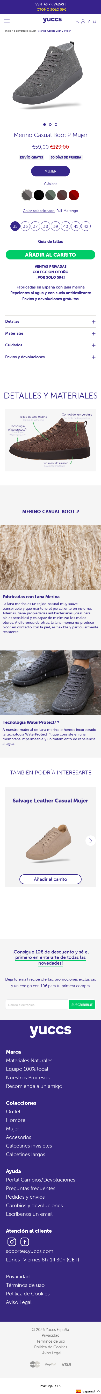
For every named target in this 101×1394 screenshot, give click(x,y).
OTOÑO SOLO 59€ (51, 9)
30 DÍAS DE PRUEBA (66, 157)
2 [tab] (50, 124)
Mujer (12, 1128)
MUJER (50, 171)
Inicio (8, 30)
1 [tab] (44, 124)
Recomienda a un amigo (34, 1086)
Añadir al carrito (50, 879)
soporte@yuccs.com (29, 1251)
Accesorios (18, 1137)
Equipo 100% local (27, 1069)
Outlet (13, 1111)
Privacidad (18, 1276)
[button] (88, 1391)
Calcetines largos (25, 1154)
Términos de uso (25, 1285)
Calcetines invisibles (29, 1145)
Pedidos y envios (25, 1196)
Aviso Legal (19, 1302)
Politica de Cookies (28, 1293)
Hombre (15, 1120)
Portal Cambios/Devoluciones (40, 1179)
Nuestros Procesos (28, 1077)
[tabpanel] (50, 77)
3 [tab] (56, 124)
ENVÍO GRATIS (31, 157)
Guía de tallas (50, 241)
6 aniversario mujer (25, 30)
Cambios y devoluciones (34, 1205)
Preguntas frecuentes (30, 1188)
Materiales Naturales (29, 1060)
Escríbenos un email (29, 1214)
